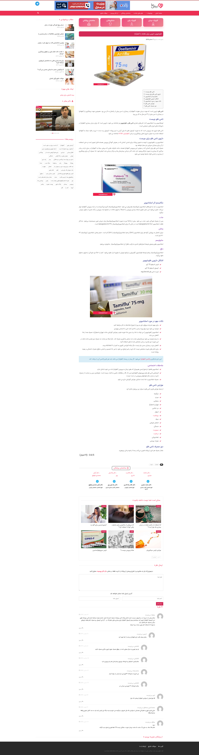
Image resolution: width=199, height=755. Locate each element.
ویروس (71, 184)
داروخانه (158, 506)
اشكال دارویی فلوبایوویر (151, 99)
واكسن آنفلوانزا (145, 359)
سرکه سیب (47, 163)
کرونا (72, 188)
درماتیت (156, 433)
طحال (49, 167)
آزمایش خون (70, 145)
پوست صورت (49, 184)
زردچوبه (55, 163)
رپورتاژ (71, 163)
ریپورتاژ (65, 163)
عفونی (131, 531)
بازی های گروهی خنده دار (52, 152)
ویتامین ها (40, 181)
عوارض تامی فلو (149, 104)
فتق (57, 170)
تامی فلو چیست (149, 92)
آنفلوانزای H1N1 (124, 133)
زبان (60, 163)
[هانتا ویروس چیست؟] (121, 539)
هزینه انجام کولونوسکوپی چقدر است (60, 181)
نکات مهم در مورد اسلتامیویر (153, 101)
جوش (71, 156)
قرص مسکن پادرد (50, 174)
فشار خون (51, 170)
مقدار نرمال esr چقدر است (45, 177)
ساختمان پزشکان (125, 13)
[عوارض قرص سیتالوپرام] (148, 539)
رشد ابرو (44, 160)
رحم (50, 160)
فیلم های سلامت (138, 13)
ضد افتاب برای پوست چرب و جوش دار (63, 167)
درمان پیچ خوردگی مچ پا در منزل (54, 25)
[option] (146, 480)
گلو (62, 188)
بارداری (62, 152)
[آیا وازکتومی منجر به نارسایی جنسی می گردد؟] (69, 72)
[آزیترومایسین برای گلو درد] (93, 514)
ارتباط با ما (142, 746)
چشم (42, 184)
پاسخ (80, 628)
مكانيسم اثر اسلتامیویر (151, 97)
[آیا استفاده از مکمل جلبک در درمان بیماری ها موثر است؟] (148, 514)
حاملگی (51, 156)
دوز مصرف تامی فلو (151, 106)
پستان (65, 184)
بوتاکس (41, 152)
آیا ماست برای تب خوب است (50, 145)
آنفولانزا (156, 464)
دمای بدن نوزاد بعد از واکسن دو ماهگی (63, 160)
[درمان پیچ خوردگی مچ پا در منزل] (69, 27)
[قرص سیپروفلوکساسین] (93, 539)
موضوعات (149, 13)
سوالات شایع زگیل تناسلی (56, 78)
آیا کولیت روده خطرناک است (66, 149)
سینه (41, 163)
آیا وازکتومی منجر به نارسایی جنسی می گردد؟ (50, 69)
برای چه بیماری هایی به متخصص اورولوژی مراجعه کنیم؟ (51, 61)
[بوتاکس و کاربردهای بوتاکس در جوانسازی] (55, 118)
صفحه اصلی (158, 13)
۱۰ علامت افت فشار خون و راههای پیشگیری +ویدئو (51, 53)
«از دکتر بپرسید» (102, 571)
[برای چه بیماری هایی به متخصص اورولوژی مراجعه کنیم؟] (69, 63)
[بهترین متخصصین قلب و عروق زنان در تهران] (69, 45)
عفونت (151, 464)
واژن (47, 181)
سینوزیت (156, 430)
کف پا (67, 188)
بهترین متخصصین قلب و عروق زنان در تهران (51, 43)
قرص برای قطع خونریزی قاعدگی (65, 174)
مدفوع (41, 174)
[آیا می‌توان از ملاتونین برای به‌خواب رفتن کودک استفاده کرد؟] (121, 514)
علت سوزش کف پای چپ (67, 170)
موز (72, 181)
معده (55, 177)
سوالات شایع (103, 13)
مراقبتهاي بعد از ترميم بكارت (66, 177)
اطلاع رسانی (70, 152)
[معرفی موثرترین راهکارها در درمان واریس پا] (69, 36)
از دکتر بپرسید (114, 13)
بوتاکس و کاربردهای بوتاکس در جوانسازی (54, 125)
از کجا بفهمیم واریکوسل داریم (49, 149)
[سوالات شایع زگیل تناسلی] (69, 81)
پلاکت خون (58, 184)
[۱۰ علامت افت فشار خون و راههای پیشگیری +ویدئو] (69, 54)
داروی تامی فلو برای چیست (153, 94)
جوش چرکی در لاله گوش (62, 156)
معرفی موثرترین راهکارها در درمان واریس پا (51, 34)
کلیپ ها (160, 746)
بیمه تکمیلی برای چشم (67, 95)
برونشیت (156, 415)
